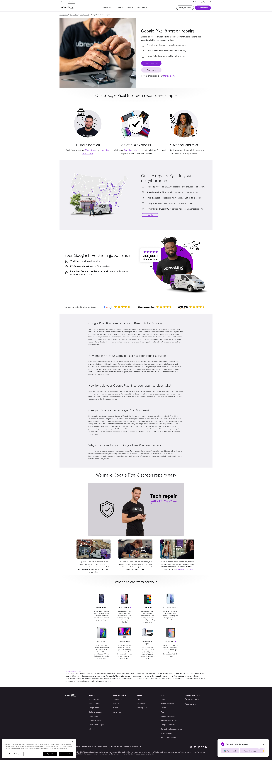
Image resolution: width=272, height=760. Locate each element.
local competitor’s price (182, 203)
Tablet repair (169, 641)
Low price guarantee (73, 671)
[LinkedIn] (206, 747)
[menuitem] (107, 7)
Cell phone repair (169, 607)
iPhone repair (101, 607)
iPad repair (101, 641)
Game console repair (147, 642)
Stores (197, 2)
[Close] (72, 741)
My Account (207, 2)
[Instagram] (191, 747)
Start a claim (169, 75)
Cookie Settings (14, 754)
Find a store (150, 215)
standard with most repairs (190, 208)
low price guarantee (177, 45)
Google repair (147, 607)
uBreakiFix (71, 2)
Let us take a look (193, 197)
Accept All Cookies (66, 754)
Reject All (50, 754)
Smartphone (64, 15)
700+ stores (90, 150)
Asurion (63, 2)
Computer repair (124, 641)
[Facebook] (199, 747)
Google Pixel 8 (84, 15)
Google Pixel (74, 15)
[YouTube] (202, 747)
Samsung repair (124, 607)
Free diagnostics (154, 45)
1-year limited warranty (157, 56)
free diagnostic (130, 150)
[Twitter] (195, 747)
